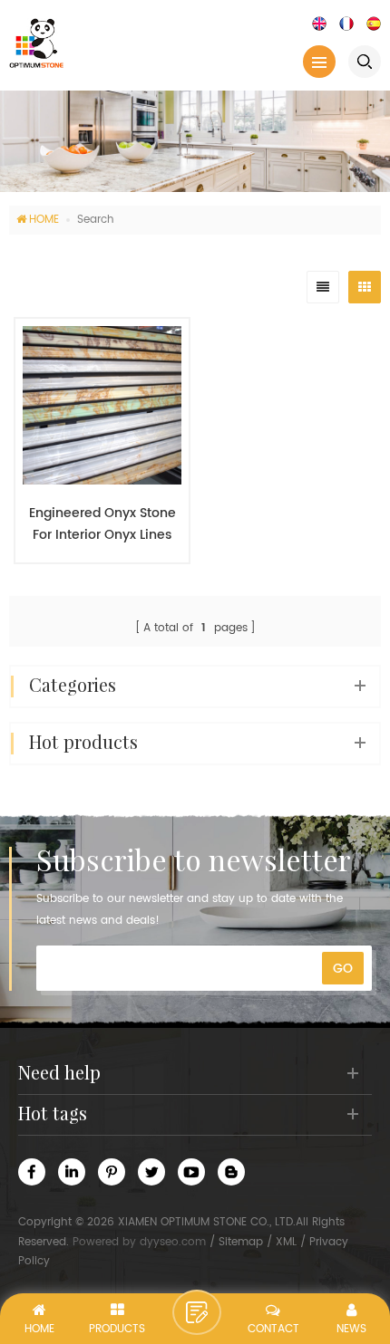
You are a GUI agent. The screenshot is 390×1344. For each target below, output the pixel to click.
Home (44, 219)
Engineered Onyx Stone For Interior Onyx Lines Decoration (102, 524)
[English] (319, 23)
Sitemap (241, 1242)
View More (93, 590)
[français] (346, 23)
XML (286, 1242)
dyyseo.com (173, 1242)
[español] (373, 23)
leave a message (196, 1312)
